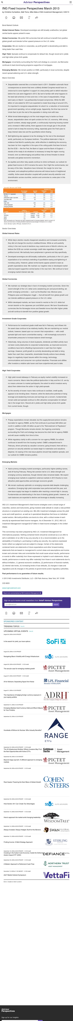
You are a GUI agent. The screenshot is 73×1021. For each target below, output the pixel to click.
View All (22, 626)
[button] (6, 17)
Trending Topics (11, 626)
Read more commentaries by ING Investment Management (22, 593)
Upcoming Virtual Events (16, 631)
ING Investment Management (51, 12)
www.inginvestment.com (11, 588)
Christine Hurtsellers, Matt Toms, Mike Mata (21, 12)
